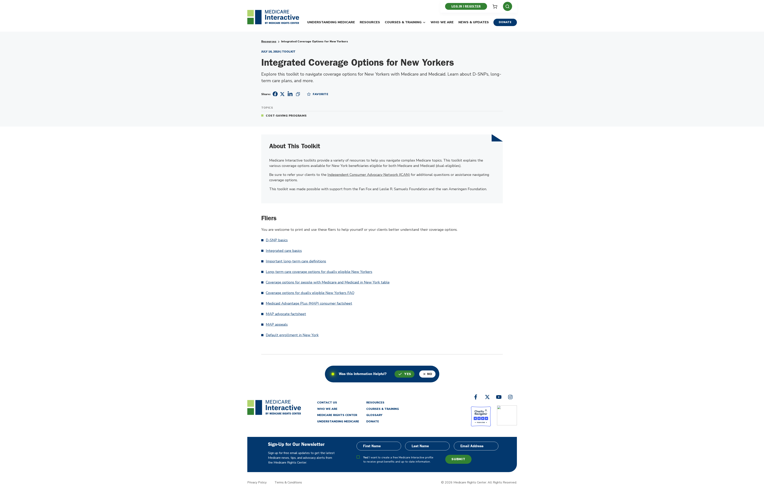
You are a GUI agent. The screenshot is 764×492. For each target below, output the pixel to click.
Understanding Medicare (331, 22)
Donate (505, 22)
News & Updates (473, 22)
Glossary (374, 415)
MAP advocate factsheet (286, 314)
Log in (456, 6)
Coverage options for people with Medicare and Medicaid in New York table (328, 282)
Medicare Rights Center (337, 415)
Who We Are (442, 22)
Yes (407, 374)
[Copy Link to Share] (297, 94)
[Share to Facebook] (274, 94)
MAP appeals (277, 324)
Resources (370, 22)
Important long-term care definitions (296, 261)
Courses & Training (403, 22)
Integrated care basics (284, 250)
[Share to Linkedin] (290, 94)
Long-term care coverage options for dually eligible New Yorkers (319, 271)
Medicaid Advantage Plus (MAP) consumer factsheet (309, 303)
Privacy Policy (257, 482)
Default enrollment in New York (292, 335)
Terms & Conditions (288, 482)
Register (472, 6)
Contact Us (327, 402)
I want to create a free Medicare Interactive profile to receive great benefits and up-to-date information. (398, 460)
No (429, 374)
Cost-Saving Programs (286, 116)
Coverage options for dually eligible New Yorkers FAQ (310, 292)
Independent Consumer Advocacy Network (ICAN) (368, 174)
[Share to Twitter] (282, 93)
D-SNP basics (277, 240)
